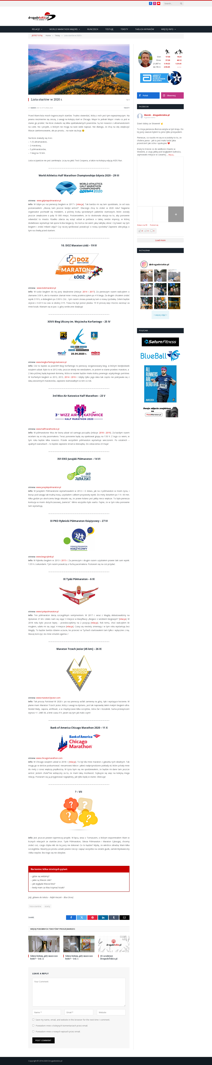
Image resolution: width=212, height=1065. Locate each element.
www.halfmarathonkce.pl (47, 429)
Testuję (109, 29)
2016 (73, 377)
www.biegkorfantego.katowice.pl (51, 362)
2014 (84, 291)
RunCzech (92, 29)
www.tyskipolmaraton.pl (47, 611)
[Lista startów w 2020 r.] (79, 69)
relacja (80, 204)
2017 (92, 291)
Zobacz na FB (142, 225)
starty (47, 906)
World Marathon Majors (63, 29)
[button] (146, 275)
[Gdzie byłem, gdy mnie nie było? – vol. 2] (44, 944)
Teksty (124, 29)
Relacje (36, 29)
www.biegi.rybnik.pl (45, 556)
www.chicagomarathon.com (49, 758)
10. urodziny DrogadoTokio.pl (109, 957)
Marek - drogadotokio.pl (157, 115)
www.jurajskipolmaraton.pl (48, 487)
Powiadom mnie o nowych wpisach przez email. (58, 1031)
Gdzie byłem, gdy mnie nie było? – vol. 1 (79, 957)
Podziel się (154, 225)
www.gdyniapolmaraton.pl (49, 200)
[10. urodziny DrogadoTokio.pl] (114, 944)
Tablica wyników (144, 29)
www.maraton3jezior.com (48, 697)
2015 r (64, 560)
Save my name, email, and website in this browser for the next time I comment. (73, 1019)
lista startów (35, 906)
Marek (33, 108)
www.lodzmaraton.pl (46, 288)
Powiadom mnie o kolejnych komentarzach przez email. (62, 1025)
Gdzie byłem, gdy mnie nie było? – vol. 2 (44, 957)
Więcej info (167, 29)
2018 (101, 432)
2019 (108, 432)
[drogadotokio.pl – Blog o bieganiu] (42, 16)
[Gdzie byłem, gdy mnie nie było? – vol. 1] (79, 944)
